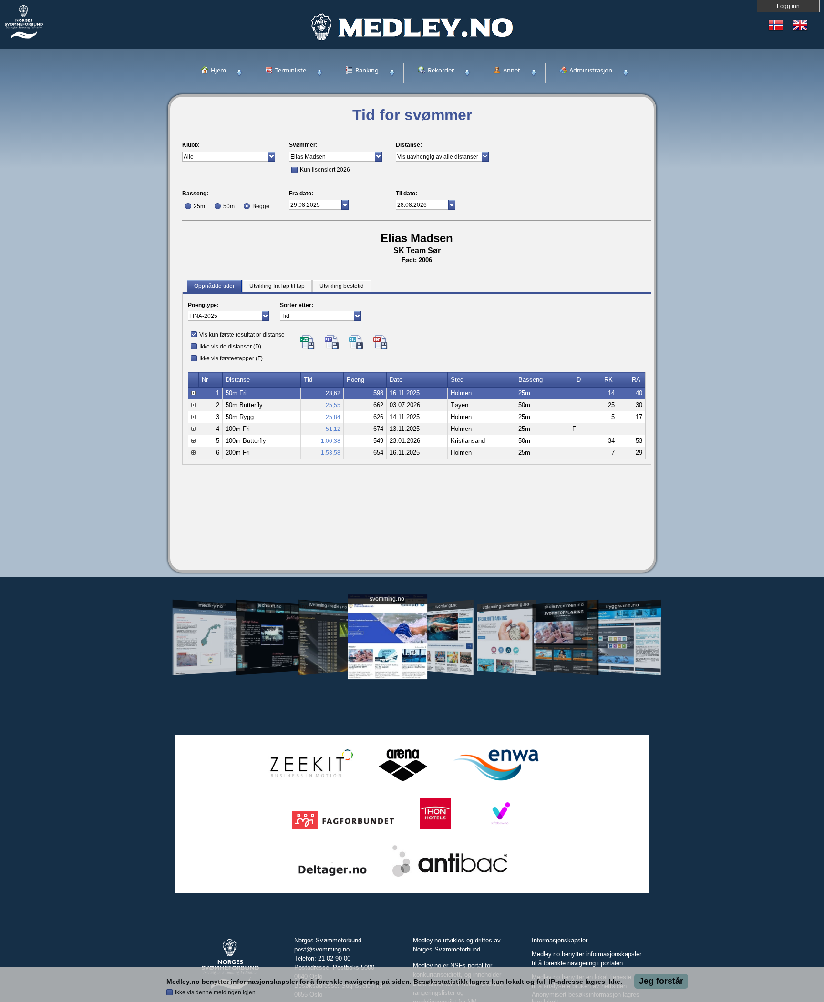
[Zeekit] (309, 781)
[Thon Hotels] (435, 829)
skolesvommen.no (564, 605)
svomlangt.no (446, 605)
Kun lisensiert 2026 (325, 169)
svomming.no (387, 599)
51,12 (333, 429)
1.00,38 (330, 441)
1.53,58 (330, 453)
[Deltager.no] (332, 876)
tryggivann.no (622, 605)
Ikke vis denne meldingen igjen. (216, 992)
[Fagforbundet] (343, 829)
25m (199, 206)
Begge (260, 206)
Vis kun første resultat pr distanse (242, 334)
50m (229, 206)
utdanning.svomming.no (506, 605)
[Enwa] (496, 781)
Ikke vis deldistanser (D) (230, 346)
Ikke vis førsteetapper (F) (231, 358)
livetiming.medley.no (328, 606)
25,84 (333, 417)
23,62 (333, 393)
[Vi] (499, 829)
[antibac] (450, 876)
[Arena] (403, 781)
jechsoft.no (269, 605)
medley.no (210, 605)
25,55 (333, 405)
